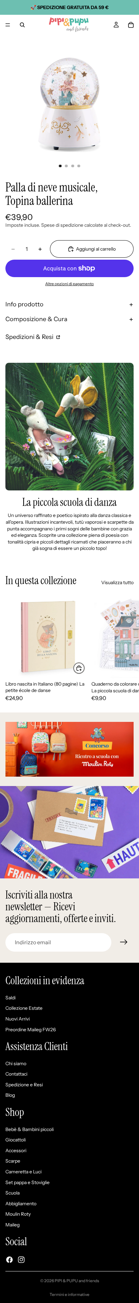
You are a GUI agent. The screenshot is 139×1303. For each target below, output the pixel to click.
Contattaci (16, 1074)
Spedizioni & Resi (30, 337)
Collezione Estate (24, 1008)
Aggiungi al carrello (96, 249)
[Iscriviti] (124, 942)
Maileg (12, 1225)
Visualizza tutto (117, 582)
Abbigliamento (20, 1204)
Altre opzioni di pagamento (69, 283)
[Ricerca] (22, 24)
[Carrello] (130, 24)
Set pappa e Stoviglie (27, 1182)
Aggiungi (84, 668)
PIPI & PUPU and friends (77, 1280)
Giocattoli (15, 1140)
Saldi (10, 998)
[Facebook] (9, 1260)
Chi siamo (15, 1063)
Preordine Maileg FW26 (30, 1030)
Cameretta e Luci (23, 1172)
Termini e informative (69, 1294)
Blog (10, 1095)
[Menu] (8, 25)
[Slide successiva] (126, 648)
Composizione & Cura (36, 319)
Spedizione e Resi (24, 1085)
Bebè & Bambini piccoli (29, 1129)
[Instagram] (21, 1260)
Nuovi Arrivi (17, 1019)
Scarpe (12, 1161)
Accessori (15, 1150)
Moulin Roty (18, 1214)
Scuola (12, 1193)
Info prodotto (24, 304)
